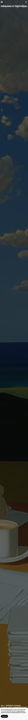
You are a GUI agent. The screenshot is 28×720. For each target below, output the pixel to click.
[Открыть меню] (26, 2)
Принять (4, 716)
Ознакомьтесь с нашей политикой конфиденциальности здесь (13, 711)
